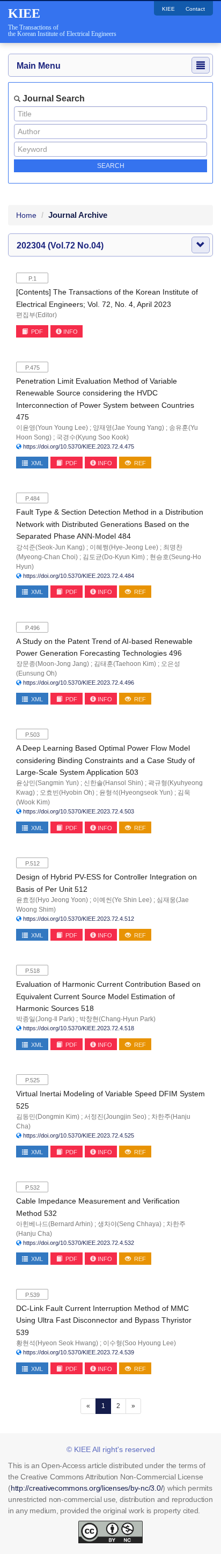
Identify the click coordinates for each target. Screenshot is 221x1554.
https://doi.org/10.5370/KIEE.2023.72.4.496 (78, 682)
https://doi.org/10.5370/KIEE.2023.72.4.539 (78, 1352)
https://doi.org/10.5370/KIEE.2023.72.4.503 (78, 811)
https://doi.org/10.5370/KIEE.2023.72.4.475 (78, 446)
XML (36, 463)
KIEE (168, 9)
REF (139, 463)
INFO (70, 331)
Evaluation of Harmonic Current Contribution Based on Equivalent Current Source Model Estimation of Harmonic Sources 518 (108, 996)
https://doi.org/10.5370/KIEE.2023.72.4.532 (78, 1243)
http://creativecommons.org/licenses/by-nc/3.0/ (87, 1488)
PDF (36, 331)
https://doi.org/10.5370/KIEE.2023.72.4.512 (78, 918)
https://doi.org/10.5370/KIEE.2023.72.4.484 (78, 576)
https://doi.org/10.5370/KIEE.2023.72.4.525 (78, 1135)
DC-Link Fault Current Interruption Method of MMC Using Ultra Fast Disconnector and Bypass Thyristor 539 (103, 1320)
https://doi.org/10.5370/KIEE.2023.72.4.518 (78, 1028)
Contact (195, 9)
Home (26, 215)
